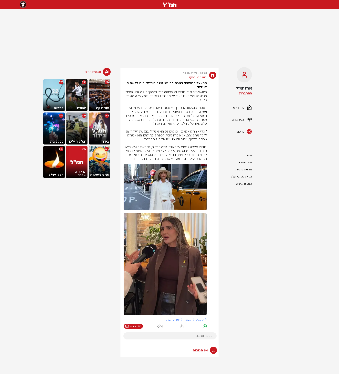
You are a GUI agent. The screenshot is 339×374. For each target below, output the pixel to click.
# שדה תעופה (173, 319)
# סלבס (201, 319)
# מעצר (189, 319)
